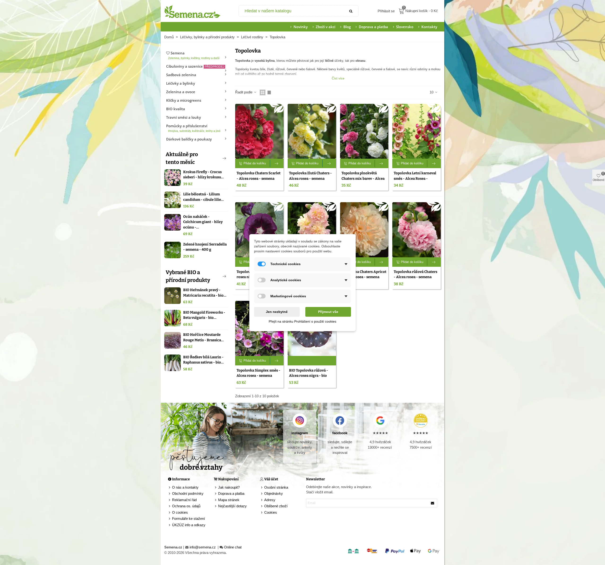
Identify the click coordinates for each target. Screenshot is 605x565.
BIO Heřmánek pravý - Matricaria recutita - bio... (204, 293)
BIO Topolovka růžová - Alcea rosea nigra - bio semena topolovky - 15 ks (310, 375)
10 (432, 92)
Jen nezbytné (277, 312)
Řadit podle (244, 92)
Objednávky (273, 493)
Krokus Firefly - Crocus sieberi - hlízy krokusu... (203, 175)
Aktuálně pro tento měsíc (182, 158)
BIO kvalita (175, 108)
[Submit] (351, 11)
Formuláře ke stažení (188, 519)
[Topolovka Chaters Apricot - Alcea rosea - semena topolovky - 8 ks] (364, 229)
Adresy (269, 500)
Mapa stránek (228, 500)
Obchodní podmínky (187, 493)
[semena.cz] (192, 11)
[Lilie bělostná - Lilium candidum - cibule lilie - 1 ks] (172, 200)
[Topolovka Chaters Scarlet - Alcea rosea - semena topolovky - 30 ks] (259, 131)
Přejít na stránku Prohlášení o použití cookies (302, 321)
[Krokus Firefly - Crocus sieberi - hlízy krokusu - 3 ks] (172, 177)
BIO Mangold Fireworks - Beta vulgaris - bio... (204, 315)
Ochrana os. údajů (186, 506)
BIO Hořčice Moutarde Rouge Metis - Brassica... (203, 337)
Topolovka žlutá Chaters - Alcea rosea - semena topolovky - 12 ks (310, 178)
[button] (216, 158)
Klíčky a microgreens (183, 100)
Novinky (301, 26)
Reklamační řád (184, 500)
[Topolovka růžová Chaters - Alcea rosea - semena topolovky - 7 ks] (416, 229)
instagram (299, 433)
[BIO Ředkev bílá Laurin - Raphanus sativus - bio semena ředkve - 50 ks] (172, 363)
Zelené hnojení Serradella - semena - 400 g (205, 247)
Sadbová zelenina (181, 74)
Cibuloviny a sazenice (195, 66)
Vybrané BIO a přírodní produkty (188, 276)
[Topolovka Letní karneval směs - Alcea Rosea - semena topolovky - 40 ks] (416, 131)
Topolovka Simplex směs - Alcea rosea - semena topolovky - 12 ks (258, 375)
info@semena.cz (203, 547)
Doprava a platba (373, 26)
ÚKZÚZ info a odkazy (188, 525)
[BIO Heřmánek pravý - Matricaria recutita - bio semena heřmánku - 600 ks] (172, 295)
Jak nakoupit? (229, 487)
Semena (194, 55)
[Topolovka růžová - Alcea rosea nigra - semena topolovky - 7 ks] (259, 229)
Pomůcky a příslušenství (193, 128)
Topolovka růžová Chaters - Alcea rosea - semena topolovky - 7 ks (415, 277)
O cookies (180, 512)
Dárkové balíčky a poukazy (189, 139)
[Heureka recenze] (420, 420)
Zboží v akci (325, 26)
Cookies (270, 512)
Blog (347, 26)
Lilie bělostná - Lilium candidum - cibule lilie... (203, 197)
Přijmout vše (328, 312)
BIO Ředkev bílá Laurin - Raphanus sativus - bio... (203, 360)
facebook (339, 433)
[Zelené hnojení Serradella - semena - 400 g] (172, 250)
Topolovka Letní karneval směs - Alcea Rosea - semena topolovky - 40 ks (415, 178)
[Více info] (277, 163)
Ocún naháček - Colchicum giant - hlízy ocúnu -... (203, 222)
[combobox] (291, 11)
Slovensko (404, 26)
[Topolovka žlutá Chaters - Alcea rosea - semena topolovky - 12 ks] (312, 131)
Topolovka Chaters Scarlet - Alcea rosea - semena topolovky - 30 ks (259, 178)
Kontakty (429, 26)
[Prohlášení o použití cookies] (262, 512)
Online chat (233, 547)
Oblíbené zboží (276, 506)
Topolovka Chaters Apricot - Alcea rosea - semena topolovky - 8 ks (363, 277)
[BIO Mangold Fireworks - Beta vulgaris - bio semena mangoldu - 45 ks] (172, 318)
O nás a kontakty (185, 487)
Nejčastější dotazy (232, 506)
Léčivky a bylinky (180, 83)
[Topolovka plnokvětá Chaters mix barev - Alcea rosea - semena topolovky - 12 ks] (364, 131)
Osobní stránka (276, 487)
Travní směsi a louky (183, 117)
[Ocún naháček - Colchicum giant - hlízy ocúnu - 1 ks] (172, 222)
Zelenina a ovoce (180, 91)
